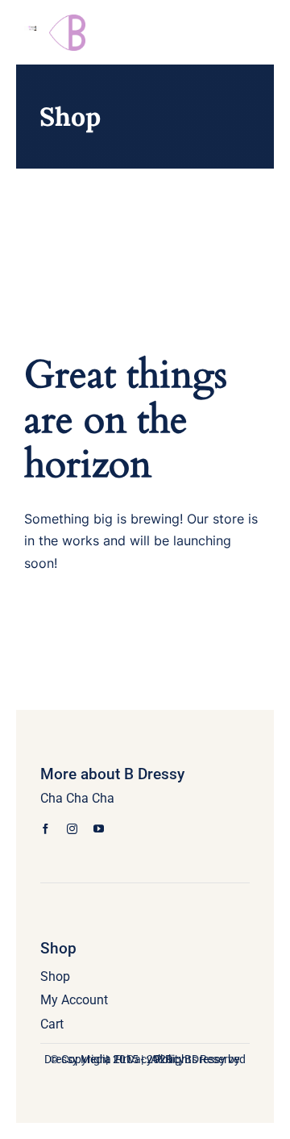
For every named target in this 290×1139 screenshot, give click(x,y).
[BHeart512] (67, 20)
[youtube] (98, 829)
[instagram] (72, 829)
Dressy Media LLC (89, 1059)
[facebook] (45, 829)
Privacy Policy (149, 1059)
